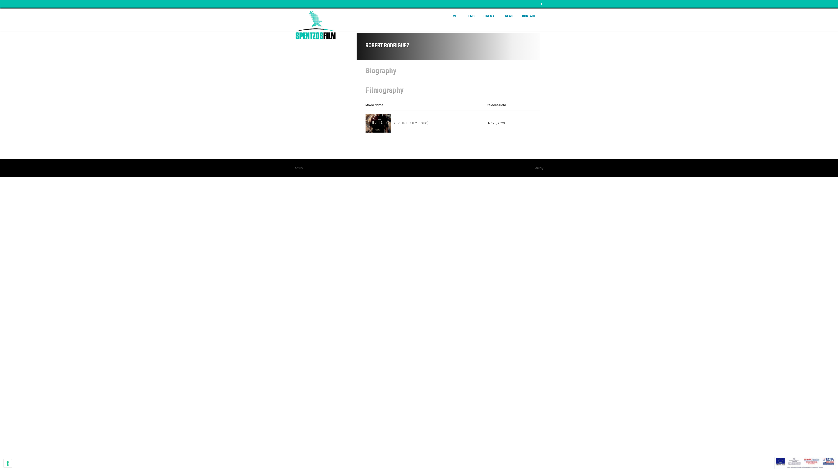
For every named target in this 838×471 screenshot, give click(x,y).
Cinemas (489, 16)
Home (452, 16)
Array (539, 168)
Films (470, 16)
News (509, 16)
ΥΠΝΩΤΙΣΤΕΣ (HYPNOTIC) (411, 123)
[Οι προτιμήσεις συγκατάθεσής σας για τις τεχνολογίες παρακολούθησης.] (7, 463)
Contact (529, 16)
